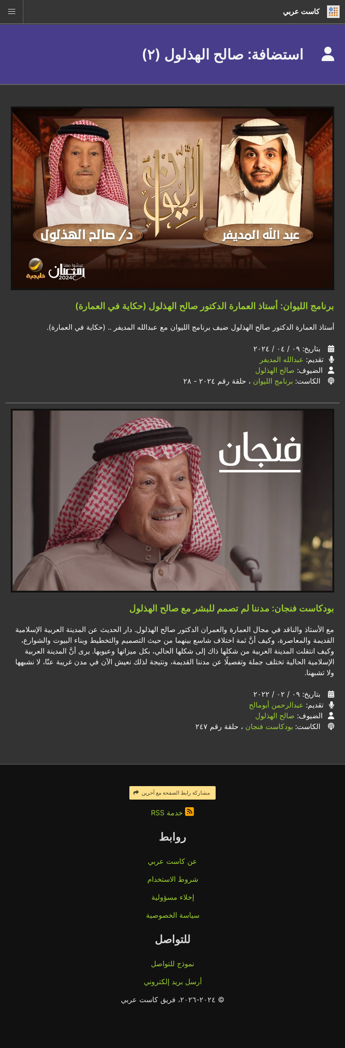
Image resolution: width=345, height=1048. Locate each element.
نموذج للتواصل (172, 963)
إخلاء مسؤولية (172, 897)
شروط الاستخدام (172, 879)
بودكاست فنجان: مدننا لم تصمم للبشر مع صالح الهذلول (231, 608)
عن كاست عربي (172, 861)
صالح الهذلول (275, 370)
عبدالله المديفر (282, 359)
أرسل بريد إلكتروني (173, 981)
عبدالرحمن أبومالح (276, 704)
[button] (11, 11)
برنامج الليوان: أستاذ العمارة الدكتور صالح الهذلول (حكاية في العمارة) (204, 306)
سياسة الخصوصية (172, 915)
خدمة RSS (168, 812)
